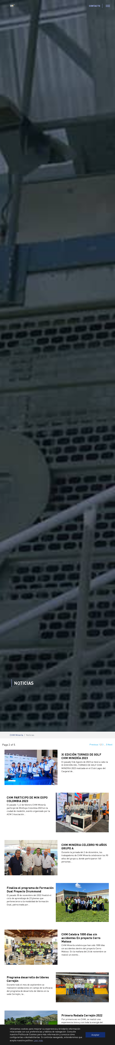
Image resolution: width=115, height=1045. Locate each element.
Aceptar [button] (95, 1034)
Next (110, 744)
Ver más (64, 776)
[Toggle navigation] (107, 6)
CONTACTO (94, 5)
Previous (93, 744)
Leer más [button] (38, 1040)
